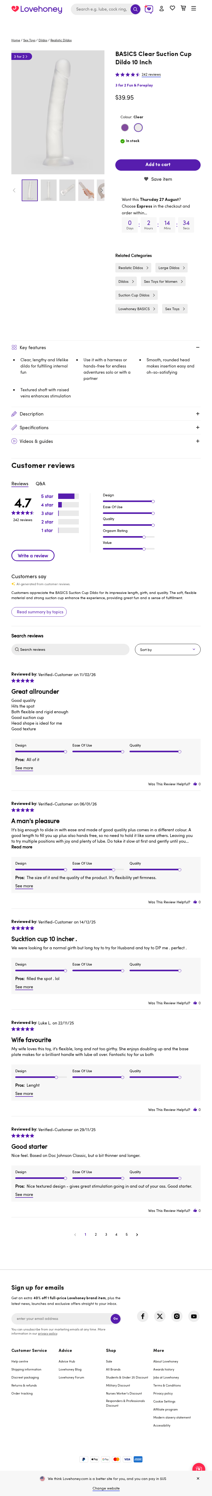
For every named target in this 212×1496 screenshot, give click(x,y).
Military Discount (118, 1385)
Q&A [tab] (40, 483)
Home (15, 40)
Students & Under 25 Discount (127, 1377)
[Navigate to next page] (137, 1234)
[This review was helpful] (195, 783)
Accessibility (161, 1425)
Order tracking (22, 1393)
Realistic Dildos (61, 40)
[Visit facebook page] (142, 1316)
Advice (65, 1351)
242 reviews (151, 74)
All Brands (113, 1369)
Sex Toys (29, 40)
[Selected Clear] (138, 127)
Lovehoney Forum (71, 1377)
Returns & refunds (24, 1385)
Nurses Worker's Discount (124, 1393)
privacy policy (47, 1333)
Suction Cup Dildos (133, 295)
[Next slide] (101, 190)
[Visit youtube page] (194, 1316)
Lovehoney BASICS (134, 308)
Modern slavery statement (172, 1417)
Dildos (43, 40)
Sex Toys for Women (160, 281)
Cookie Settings (164, 1401)
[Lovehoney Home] (36, 9)
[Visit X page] (159, 1316)
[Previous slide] (14, 190)
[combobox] (106, 9)
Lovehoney (106, 23)
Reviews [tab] (19, 483)
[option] (57, 112)
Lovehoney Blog (70, 1369)
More (158, 1351)
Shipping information (26, 1369)
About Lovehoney (165, 1361)
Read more (21, 847)
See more (24, 768)
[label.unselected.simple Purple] (124, 127)
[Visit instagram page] (177, 1316)
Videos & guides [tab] (36, 441)
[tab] (35, 1391)
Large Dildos (168, 267)
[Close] (198, 1479)
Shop (111, 1351)
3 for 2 (19, 56)
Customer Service (29, 1351)
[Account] (161, 9)
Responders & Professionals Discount (125, 1403)
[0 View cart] (183, 8)
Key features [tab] (33, 347)
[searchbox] (74, 649)
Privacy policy (163, 1393)
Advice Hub (67, 1361)
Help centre (19, 1361)
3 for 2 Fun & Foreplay (134, 86)
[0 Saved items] (172, 8)
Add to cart (158, 165)
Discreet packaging (25, 1377)
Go (115, 1318)
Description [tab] (31, 414)
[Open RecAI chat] (198, 1469)
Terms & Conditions (167, 1385)
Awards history (163, 1369)
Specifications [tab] (34, 427)
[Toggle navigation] (193, 8)
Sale (109, 1361)
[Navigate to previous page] (75, 1234)
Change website (106, 1488)
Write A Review (33, 555)
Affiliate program (165, 1409)
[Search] (135, 9)
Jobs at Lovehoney (166, 1377)
